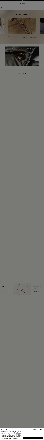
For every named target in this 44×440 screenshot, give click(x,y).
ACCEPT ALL (27, 437)
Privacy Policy (17, 438)
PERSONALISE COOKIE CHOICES (37, 437)
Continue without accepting (38, 429)
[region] (22, 434)
